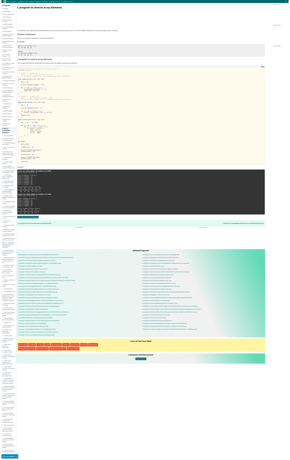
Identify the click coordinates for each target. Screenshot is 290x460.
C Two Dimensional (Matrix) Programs (7, 77)
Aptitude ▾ (38, 1)
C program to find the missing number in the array (156, 289)
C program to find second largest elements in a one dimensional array (38, 283)
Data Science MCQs (73, 349)
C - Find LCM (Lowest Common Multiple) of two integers (8, 445)
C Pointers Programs (7, 88)
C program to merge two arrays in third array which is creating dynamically (39, 263)
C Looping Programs (7, 24)
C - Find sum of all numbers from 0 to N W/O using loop (7, 271)
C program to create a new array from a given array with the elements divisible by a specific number (46, 280)
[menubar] (40, 1)
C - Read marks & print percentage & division (8, 181)
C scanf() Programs (7, 103)
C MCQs (47, 345)
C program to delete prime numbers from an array (32, 269)
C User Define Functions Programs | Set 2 (8, 68)
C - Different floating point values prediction (8, 318)
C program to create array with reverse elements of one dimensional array (39, 275)
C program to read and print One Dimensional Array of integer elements (39, 306)
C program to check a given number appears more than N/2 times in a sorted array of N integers (170, 306)
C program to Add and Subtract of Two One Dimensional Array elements (39, 320)
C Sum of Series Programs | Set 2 (6, 59)
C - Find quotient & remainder (7, 158)
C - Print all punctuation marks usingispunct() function (8, 409)
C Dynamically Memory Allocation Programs (8, 91)
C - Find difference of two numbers (8, 202)
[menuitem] (9, 1)
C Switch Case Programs (8, 14)
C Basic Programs (6, 11)
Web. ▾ (27, 1)
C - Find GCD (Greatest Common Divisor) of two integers (8, 440)
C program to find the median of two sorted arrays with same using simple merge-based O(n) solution (171, 309)
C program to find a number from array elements (32, 323)
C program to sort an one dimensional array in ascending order (36, 335)
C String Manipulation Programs (7, 27)
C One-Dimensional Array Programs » (28, 217)
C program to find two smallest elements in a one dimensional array (37, 292)
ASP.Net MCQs (93, 345)
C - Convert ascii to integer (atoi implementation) (7, 331)
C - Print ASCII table (7, 335)
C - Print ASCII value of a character (8, 148)
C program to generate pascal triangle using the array (157, 275)
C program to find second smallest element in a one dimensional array (38, 289)
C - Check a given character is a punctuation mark (6, 374)
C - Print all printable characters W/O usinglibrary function (7, 420)
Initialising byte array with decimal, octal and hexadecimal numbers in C (38, 254)
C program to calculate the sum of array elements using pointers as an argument (165, 263)
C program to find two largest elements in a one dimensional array (37, 286)
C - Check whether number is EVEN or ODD (8, 167)
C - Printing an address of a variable (8, 280)
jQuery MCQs (75, 345)
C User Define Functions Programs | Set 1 (8, 63)
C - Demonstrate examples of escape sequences (7, 212)
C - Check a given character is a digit (7, 351)
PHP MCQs (84, 345)
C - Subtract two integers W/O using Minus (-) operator (8, 314)
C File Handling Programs (8, 80)
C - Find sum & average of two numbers (8, 143)
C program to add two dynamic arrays (153, 266)
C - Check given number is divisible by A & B (8, 266)
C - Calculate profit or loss (8, 291)
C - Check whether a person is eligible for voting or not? (7, 176)
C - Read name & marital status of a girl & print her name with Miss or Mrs (8, 260)
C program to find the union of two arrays (154, 318)
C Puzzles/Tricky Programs (6, 120)
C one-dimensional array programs (37, 5)
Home (8, 1)
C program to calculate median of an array (30, 266)
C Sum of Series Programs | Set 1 (6, 55)
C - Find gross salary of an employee (8, 186)
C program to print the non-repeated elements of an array (159, 283)
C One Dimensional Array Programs (8, 72)
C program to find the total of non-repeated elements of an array (161, 286)
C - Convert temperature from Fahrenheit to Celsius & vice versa (8, 191)
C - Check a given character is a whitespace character (8, 356)
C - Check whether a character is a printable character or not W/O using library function (8, 381)
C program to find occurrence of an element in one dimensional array (38, 332)
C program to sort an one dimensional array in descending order (161, 254)
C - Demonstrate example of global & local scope (8, 234)
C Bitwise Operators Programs (7, 20)
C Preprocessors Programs (6, 107)
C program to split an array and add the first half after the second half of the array (165, 272)
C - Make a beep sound (8, 425)
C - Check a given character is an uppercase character (7, 362)
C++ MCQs (40, 345)
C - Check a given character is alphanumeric (6, 346)
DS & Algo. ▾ (14, 1)
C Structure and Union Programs (8, 84)
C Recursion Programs (8, 38)
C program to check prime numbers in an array (31, 272)
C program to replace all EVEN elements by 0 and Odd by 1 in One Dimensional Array (42, 315)
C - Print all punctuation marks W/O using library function (8, 403)
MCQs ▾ (58, 1)
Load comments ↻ (141, 359)
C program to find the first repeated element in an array (158, 260)
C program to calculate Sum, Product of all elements (33, 309)
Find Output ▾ (52, 1)
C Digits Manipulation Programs (7, 42)
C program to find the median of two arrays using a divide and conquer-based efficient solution (169, 312)
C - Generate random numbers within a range (8, 308)
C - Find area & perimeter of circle (8, 217)
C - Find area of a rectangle (6, 221)
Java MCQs (32, 345)
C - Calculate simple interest (7, 162)
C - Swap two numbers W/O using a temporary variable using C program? (8, 253)
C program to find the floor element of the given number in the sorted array (164, 326)
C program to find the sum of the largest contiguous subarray (160, 269)
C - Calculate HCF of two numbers (8, 225)
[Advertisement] (28, 18)
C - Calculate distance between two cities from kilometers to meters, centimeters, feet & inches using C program (8, 297)
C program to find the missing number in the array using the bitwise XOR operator (166, 292)
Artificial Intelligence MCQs (27, 349)
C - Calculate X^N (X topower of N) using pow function (8, 197)
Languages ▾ (21, 1)
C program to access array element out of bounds (156, 277)
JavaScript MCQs (56, 345)
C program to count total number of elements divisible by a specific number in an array (43, 277)
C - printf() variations (7, 288)
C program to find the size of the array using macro (157, 320)
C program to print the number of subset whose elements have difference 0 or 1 (41, 303)
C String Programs (7, 31)
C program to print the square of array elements (156, 300)
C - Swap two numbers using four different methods (8, 340)
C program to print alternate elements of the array (156, 280)
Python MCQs (23, 345)
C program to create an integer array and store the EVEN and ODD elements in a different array (169, 329)
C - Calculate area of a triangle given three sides (8, 450)
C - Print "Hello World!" (8, 135)
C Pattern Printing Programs (6, 50)
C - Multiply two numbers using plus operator (8, 230)
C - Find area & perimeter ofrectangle (8, 304)
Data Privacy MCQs (42, 349)
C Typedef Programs (7, 111)
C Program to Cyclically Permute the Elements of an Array (34, 295)
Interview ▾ (45, 1)
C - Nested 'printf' (6, 322)
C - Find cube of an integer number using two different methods (8, 153)
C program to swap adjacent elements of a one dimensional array (243, 223)
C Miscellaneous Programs (6, 124)
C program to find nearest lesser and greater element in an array (36, 260)
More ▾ (70, 1)
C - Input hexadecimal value (7, 276)
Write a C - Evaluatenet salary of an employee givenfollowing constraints (8, 245)
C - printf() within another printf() (8, 285)
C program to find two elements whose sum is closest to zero (160, 303)
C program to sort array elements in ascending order (35, 223)
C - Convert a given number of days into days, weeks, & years (7, 429)
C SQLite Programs (7, 113)
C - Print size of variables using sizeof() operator (8, 206)
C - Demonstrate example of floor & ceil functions (8, 239)
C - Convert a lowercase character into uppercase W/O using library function (8, 388)
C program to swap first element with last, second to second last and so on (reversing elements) (45, 257)
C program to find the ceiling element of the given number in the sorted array (164, 323)
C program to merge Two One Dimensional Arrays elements (35, 318)
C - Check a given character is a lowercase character (8, 368)
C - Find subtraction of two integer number (8, 139)
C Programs (5, 8)
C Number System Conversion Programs (7, 46)
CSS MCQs (66, 345)
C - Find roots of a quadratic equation (7, 434)
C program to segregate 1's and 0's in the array (155, 295)
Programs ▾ (32, 1)
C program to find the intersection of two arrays (156, 315)
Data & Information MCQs (57, 349)
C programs (24, 5)
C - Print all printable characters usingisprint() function (8, 414)
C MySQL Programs (7, 116)
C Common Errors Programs (6, 100)
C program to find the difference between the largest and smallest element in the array (167, 297)
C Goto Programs (6, 17)
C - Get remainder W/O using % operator (8, 326)
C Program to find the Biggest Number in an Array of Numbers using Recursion (40, 300)
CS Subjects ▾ (64, 1)
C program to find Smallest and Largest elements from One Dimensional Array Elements (43, 312)
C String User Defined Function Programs (7, 34)
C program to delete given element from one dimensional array (160, 257)
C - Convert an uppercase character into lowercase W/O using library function (8, 396)
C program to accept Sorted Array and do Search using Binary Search (38, 297)
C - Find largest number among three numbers (8, 171)
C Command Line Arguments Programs (7, 95)
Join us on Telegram (9, 456)
